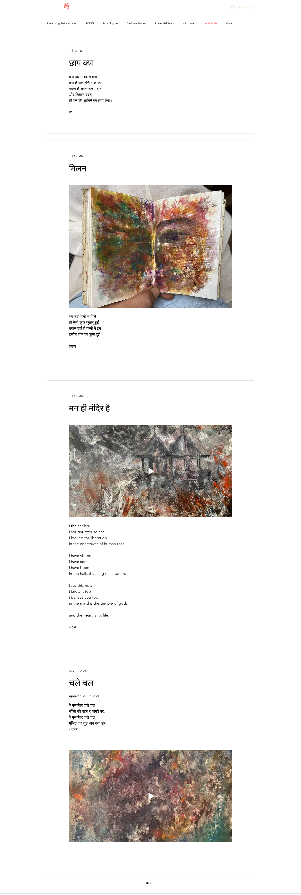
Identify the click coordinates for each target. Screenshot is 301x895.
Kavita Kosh (210, 23)
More (229, 23)
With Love (189, 23)
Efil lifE (90, 23)
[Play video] (150, 471)
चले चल (81, 683)
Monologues (110, 23)
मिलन (77, 169)
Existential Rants (164, 23)
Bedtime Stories (136, 23)
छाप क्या (81, 63)
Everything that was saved (62, 23)
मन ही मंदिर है (89, 408)
